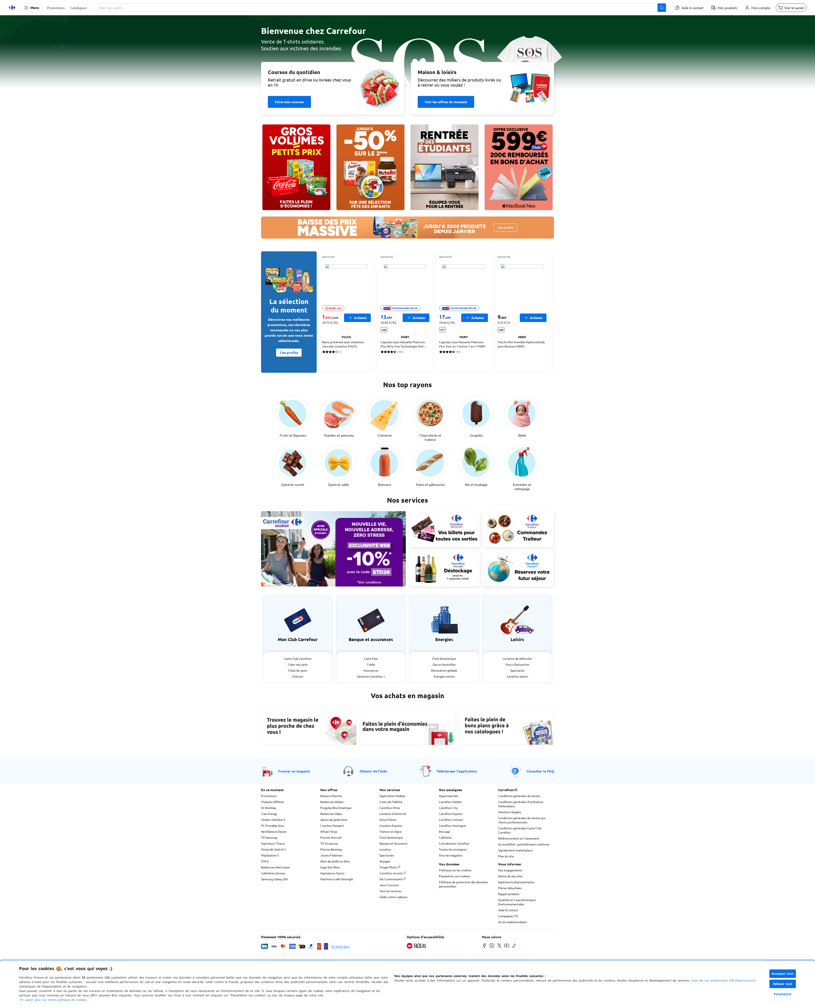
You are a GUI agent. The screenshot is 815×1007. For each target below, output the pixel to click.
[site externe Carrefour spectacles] (444, 529)
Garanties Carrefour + (371, 676)
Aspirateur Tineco (273, 843)
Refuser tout (782, 984)
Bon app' (444, 831)
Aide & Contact (508, 910)
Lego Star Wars (330, 867)
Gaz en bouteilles (444, 664)
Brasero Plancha (331, 796)
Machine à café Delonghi (336, 879)
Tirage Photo (388, 867)
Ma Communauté (391, 879)
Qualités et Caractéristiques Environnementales (517, 902)
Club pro (297, 676)
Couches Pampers (332, 825)
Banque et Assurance (393, 843)
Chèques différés (272, 802)
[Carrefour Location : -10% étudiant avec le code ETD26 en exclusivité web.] (333, 548)
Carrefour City (448, 808)
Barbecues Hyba (331, 814)
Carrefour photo (517, 676)
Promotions (269, 796)
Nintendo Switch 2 (273, 849)
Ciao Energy (269, 814)
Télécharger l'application (456, 771)
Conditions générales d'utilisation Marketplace (520, 804)
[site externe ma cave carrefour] (444, 568)
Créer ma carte (298, 664)
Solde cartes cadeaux (393, 897)
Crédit (371, 664)
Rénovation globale (444, 670)
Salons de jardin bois (333, 819)
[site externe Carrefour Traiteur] (518, 529)
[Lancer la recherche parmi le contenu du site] (662, 8)
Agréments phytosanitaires (516, 882)
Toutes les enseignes (453, 849)
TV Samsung (269, 837)
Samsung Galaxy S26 (274, 879)
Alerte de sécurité (510, 876)
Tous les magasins (450, 855)
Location (385, 849)
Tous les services (390, 891)
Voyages (385, 861)
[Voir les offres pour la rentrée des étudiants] (444, 167)
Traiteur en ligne (390, 831)
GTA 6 (265, 861)
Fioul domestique (444, 658)
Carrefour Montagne (452, 825)
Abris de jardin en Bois (335, 861)
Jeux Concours (389, 885)
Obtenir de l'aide (373, 771)
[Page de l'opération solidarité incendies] (407, 54)
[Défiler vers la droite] (544, 312)
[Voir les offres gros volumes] (296, 167)
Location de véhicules (517, 658)
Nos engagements (510, 870)
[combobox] (381, 7)
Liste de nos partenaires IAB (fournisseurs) (723, 980)
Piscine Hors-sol (330, 837)
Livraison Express (390, 825)
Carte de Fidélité (390, 802)
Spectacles (517, 670)
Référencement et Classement (518, 838)
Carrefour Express (450, 814)
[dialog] (407, 983)
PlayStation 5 (270, 855)
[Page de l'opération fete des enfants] (370, 167)
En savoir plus (341, 946)
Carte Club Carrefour (298, 658)
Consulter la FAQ (540, 771)
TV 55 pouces (329, 843)
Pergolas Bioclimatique (335, 808)
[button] (31, 7)
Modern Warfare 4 (273, 819)
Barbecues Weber (332, 802)
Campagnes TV (508, 916)
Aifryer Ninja (328, 831)
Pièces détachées (510, 888)
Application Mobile (392, 796)
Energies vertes (444, 676)
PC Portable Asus (272, 825)
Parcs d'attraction (517, 664)
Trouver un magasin (294, 771)
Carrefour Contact (451, 819)
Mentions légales (509, 812)
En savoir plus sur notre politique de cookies (53, 1000)
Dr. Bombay (268, 808)
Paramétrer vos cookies (454, 876)
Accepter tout (783, 974)
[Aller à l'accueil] (12, 7)
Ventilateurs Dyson (274, 831)
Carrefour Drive (389, 808)
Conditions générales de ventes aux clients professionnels (522, 820)
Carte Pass (371, 658)
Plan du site (506, 856)
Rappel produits (508, 894)
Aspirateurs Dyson (332, 873)
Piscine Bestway (331, 849)
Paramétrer (783, 994)
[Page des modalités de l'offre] (518, 167)
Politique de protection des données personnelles (463, 884)
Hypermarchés (448, 796)
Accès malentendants (512, 922)
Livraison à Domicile (392, 814)
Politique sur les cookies (455, 870)
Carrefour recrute (391, 873)
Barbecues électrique (275, 867)
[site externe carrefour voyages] (518, 568)
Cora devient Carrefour (454, 843)
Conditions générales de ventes (519, 796)
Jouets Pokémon (331, 855)
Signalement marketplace (515, 850)
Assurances (371, 670)
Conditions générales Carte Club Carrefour (519, 830)
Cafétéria (445, 837)
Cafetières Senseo (273, 873)
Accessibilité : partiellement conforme (523, 844)
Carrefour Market (450, 802)
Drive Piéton (387, 819)
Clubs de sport (297, 670)
